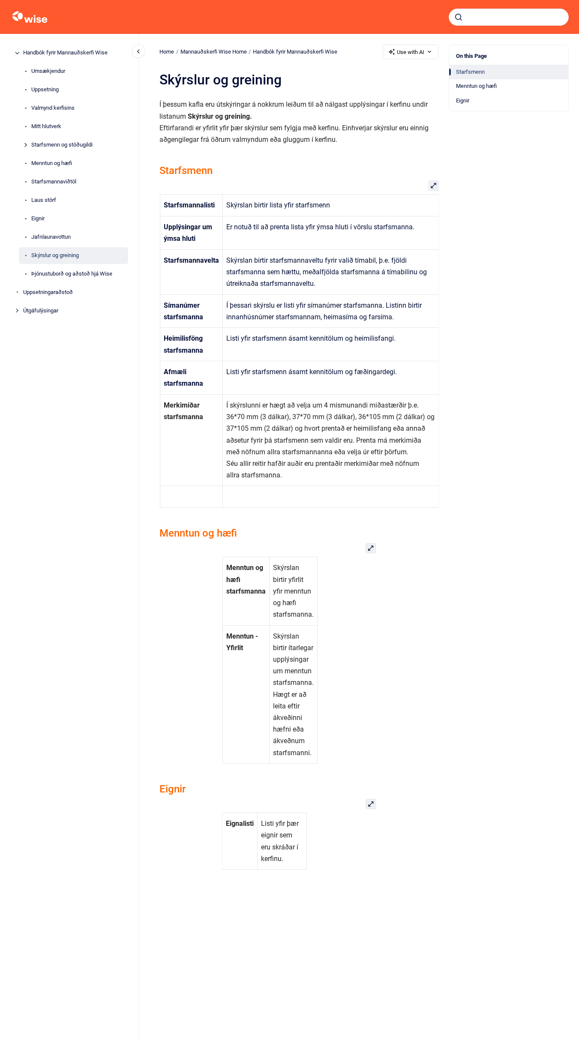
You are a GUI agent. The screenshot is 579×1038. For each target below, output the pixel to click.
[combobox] (508, 17)
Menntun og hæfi (51, 163)
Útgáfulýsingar (40, 311)
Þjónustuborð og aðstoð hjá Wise (71, 274)
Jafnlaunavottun (51, 237)
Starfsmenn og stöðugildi (62, 145)
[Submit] (458, 17)
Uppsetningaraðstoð (48, 292)
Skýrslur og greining (55, 255)
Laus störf (43, 200)
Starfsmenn (470, 72)
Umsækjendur (48, 71)
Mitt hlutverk (46, 126)
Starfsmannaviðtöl (53, 182)
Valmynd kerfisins (53, 108)
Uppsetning (45, 90)
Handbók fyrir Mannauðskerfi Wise (65, 53)
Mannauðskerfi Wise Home (213, 51)
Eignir (38, 219)
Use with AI (410, 52)
